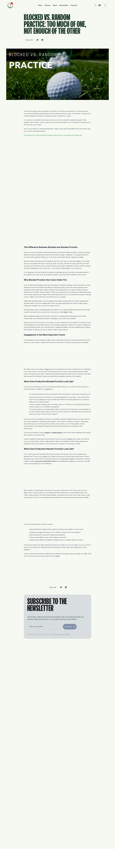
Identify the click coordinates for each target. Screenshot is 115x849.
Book (55, 5)
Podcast (74, 5)
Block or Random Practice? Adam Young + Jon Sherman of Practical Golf (59, 135)
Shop (40, 5)
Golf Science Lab (29, 135)
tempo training (57, 432)
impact (47, 432)
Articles (47, 5)
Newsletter (63, 5)
